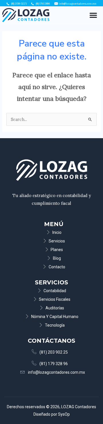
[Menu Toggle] (93, 15)
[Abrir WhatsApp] (88, 409)
